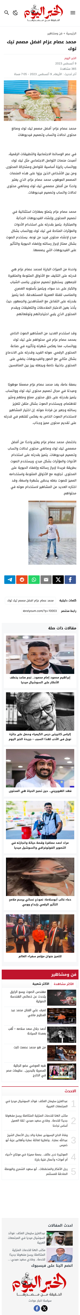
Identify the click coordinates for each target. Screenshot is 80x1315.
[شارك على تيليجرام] (10, 579)
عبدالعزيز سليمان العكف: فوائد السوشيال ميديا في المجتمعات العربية (37, 1103)
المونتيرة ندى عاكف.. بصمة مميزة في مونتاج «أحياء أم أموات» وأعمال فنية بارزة (36, 1157)
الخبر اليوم (70, 58)
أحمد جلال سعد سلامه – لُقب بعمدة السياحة (27, 1031)
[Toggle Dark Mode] (15, 13)
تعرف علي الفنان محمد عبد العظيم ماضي (28, 1012)
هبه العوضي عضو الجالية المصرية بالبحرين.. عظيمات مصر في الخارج (26, 1070)
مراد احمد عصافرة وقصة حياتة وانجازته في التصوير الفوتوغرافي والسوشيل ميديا (40, 845)
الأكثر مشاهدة (64, 984)
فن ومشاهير (55, 33)
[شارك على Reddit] (21, 579)
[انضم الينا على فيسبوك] (37, 1308)
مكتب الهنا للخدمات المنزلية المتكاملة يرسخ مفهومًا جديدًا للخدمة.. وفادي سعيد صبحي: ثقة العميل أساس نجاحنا (36, 1120)
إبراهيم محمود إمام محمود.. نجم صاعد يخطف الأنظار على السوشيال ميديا (40, 680)
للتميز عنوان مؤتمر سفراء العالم (40, 956)
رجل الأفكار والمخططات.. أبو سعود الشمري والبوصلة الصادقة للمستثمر (36, 1171)
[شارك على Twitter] (58, 579)
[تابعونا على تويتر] (44, 1308)
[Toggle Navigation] (74, 13)
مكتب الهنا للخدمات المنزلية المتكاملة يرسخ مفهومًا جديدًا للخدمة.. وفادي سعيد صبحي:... (26, 1254)
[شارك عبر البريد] (46, 579)
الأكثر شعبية (40, 983)
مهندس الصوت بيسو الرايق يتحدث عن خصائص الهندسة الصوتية (28, 996)
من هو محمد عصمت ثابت (30, 1047)
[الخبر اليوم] (40, 1284)
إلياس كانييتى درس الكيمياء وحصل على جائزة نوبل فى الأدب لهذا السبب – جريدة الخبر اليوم (40, 737)
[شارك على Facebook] (70, 579)
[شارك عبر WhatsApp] (34, 579)
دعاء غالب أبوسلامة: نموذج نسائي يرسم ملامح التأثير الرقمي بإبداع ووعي (40, 902)
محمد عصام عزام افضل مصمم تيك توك (30, 600)
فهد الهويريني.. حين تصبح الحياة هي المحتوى (40, 791)
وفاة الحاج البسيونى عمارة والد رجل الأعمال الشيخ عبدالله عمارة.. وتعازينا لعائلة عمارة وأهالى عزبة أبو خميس (37, 1140)
